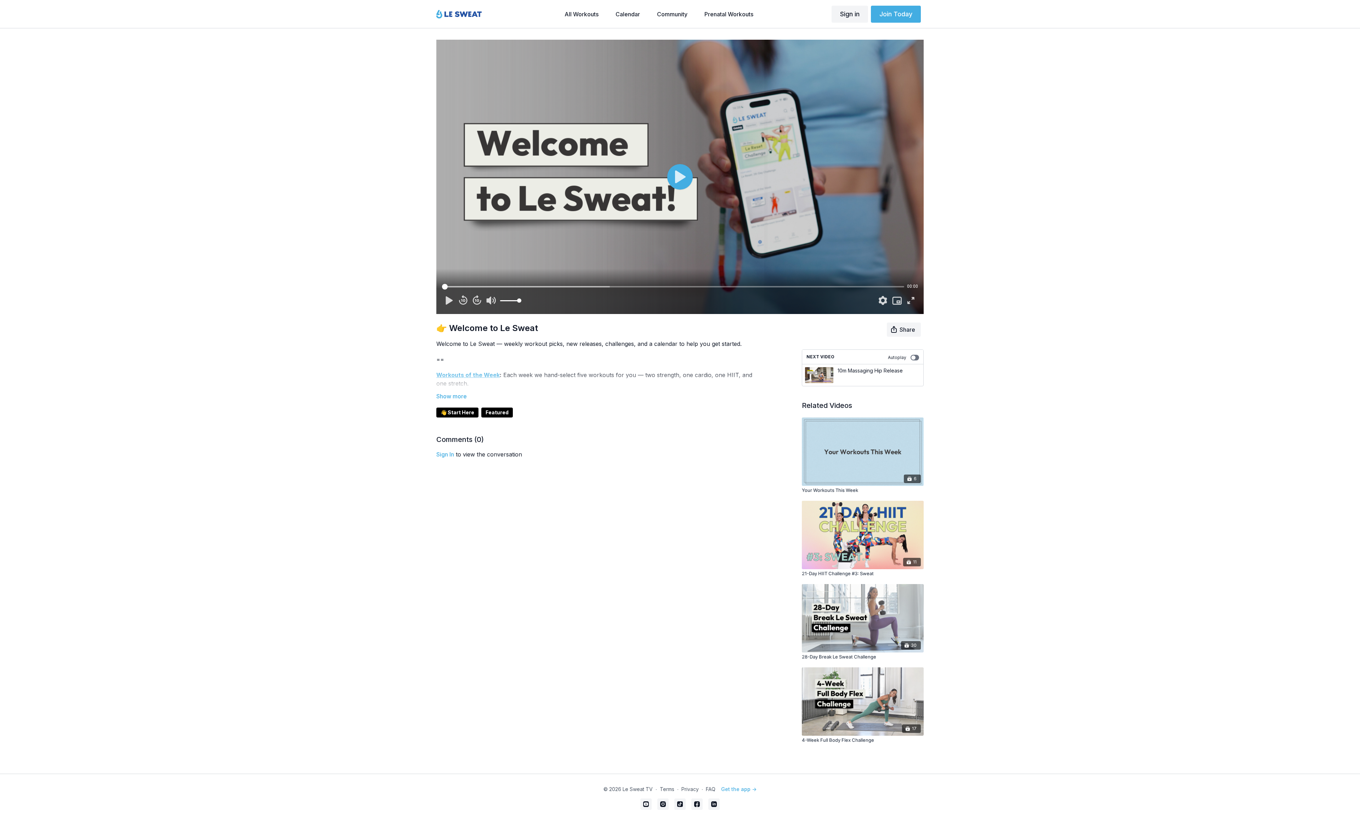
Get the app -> (738, 789)
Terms (667, 789)
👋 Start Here (457, 412)
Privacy (690, 789)
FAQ (710, 789)
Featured (497, 412)
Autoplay (897, 357)
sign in (445, 454)
